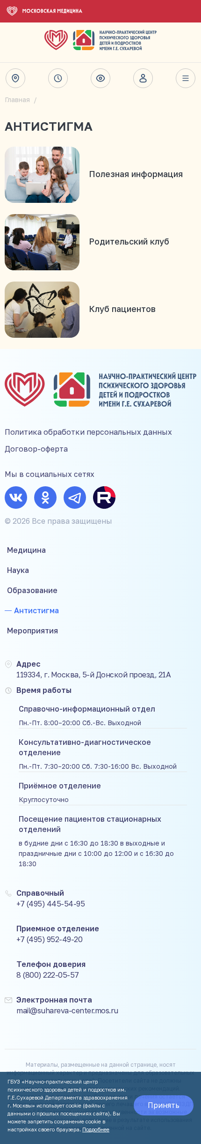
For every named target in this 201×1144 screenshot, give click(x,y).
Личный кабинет (143, 78)
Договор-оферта (36, 448)
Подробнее (95, 1129)
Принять (163, 1105)
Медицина (26, 550)
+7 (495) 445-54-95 (50, 903)
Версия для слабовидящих (100, 78)
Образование (32, 590)
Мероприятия (32, 630)
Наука (18, 570)
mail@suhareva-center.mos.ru (67, 1010)
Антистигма (36, 610)
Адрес (15, 78)
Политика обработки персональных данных (88, 432)
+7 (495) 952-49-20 (49, 939)
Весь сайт (185, 78)
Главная (17, 100)
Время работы (58, 78)
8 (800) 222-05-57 (47, 975)
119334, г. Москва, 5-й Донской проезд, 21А (93, 674)
